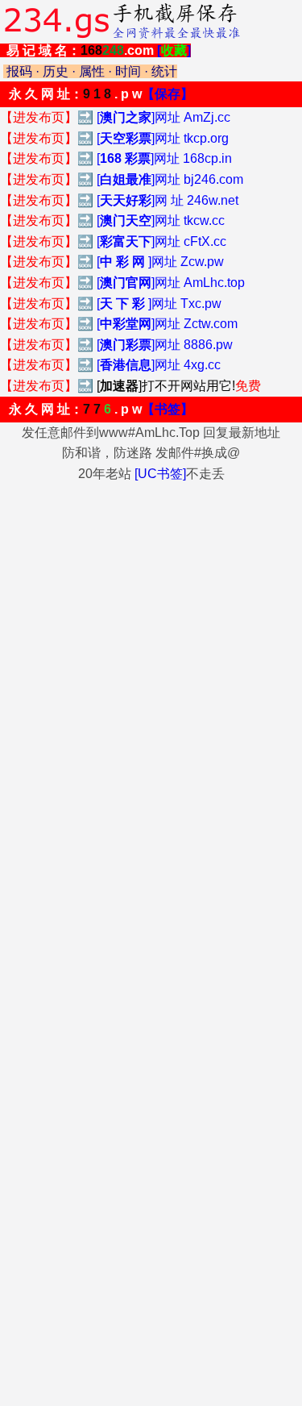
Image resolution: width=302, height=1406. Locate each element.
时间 (128, 71)
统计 (164, 71)
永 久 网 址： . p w (101, 94)
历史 (55, 71)
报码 (19, 71)
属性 (92, 71)
